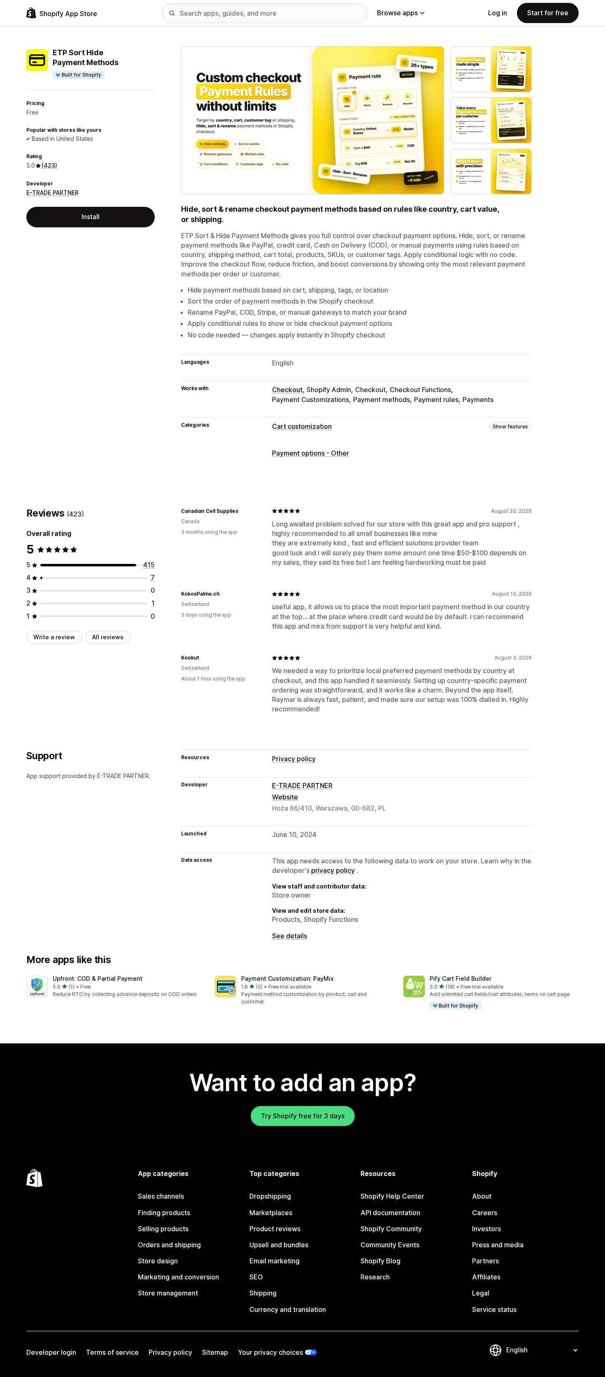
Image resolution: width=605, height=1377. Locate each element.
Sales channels (161, 1196)
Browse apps (397, 13)
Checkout (287, 390)
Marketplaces (270, 1213)
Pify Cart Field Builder (460, 978)
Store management (168, 1293)
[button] (114, 987)
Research (375, 1277)
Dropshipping (270, 1196)
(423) (49, 165)
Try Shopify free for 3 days (302, 1116)
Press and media (498, 1245)
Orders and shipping (169, 1245)
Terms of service (112, 1352)
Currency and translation (287, 1309)
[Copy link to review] (243, 510)
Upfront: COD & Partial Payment (97, 978)
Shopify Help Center (392, 1196)
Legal (480, 1293)
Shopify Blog (380, 1261)
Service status (494, 1309)
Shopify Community (391, 1229)
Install (90, 217)
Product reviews (274, 1229)
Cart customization (302, 426)
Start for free (547, 13)
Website (285, 797)
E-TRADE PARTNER (52, 192)
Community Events (390, 1245)
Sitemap (215, 1352)
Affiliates (486, 1277)
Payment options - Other (310, 453)
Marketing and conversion (178, 1277)
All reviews (107, 637)
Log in (497, 13)
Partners (485, 1261)
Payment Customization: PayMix (287, 978)
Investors (486, 1229)
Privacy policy (294, 759)
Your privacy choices (270, 1352)
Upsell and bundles (278, 1245)
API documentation (390, 1213)
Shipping (263, 1293)
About (481, 1196)
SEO (256, 1277)
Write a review (54, 637)
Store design (158, 1261)
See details (289, 936)
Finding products (164, 1213)
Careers (484, 1213)
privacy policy (333, 870)
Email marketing (274, 1261)
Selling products (163, 1229)
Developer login (51, 1352)
